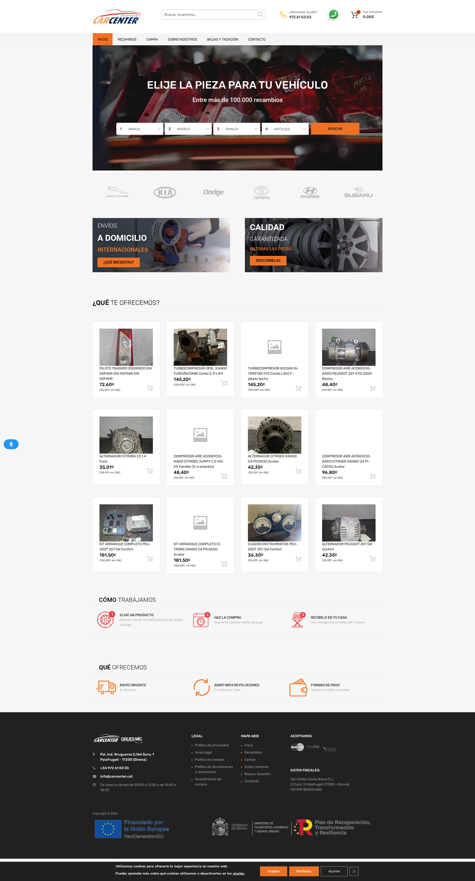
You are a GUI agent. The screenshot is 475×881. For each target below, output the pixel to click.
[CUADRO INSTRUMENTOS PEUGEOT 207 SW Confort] (274, 523)
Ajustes (334, 871)
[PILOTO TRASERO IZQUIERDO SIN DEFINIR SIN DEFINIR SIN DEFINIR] (126, 347)
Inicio (103, 39)
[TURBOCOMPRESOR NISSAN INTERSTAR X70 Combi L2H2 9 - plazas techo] (274, 347)
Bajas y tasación (222, 39)
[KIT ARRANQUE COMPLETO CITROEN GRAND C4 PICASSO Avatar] (200, 523)
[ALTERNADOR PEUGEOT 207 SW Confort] (349, 523)
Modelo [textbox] (183, 129)
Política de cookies (209, 760)
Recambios (127, 39)
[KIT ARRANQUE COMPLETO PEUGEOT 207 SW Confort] (126, 523)
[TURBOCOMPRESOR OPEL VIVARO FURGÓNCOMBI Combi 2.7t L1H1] (200, 347)
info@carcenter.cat (116, 776)
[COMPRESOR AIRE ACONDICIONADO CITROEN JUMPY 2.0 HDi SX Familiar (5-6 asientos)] (200, 435)
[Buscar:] (214, 14)
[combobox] (139, 129)
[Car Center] (114, 16)
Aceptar (273, 871)
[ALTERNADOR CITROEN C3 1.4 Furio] (126, 435)
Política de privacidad (212, 745)
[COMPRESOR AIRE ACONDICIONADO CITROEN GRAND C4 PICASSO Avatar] (349, 435)
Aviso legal (203, 752)
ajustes (238, 873)
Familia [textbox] (232, 129)
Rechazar (304, 871)
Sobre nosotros (182, 39)
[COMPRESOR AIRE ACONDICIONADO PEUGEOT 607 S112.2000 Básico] (349, 347)
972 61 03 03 (300, 17)
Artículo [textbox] (282, 129)
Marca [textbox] (134, 129)
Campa (152, 39)
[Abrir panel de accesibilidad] (11, 444)
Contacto (256, 39)
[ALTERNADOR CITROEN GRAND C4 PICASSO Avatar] (274, 435)
